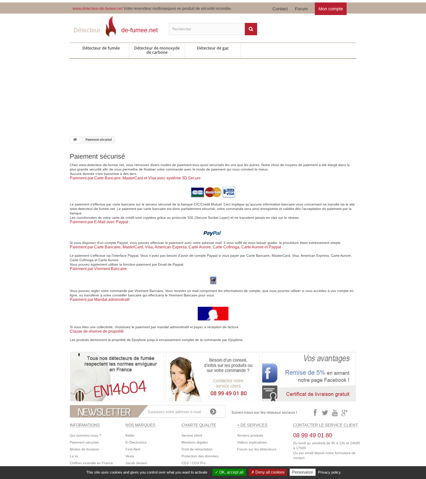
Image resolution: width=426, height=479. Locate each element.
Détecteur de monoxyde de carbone (157, 50)
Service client (191, 435)
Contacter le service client (325, 425)
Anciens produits (250, 435)
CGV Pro (199, 463)
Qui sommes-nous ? (85, 435)
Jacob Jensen (136, 463)
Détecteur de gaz (213, 48)
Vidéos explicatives (252, 442)
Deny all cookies (269, 472)
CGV (185, 463)
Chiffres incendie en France (91, 463)
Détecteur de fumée (101, 48)
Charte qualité (198, 425)
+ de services (252, 425)
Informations (85, 425)
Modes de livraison (84, 449)
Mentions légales (194, 442)
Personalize (302, 472)
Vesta (129, 456)
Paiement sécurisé (84, 442)
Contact (280, 8)
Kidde (129, 435)
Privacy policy (329, 472)
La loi (74, 456)
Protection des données (199, 456)
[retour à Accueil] (75, 140)
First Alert (132, 449)
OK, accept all (231, 472)
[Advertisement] (213, 99)
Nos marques (140, 425)
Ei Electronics (135, 442)
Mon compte (331, 8)
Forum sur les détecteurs (256, 449)
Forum (301, 8)
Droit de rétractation (197, 449)
